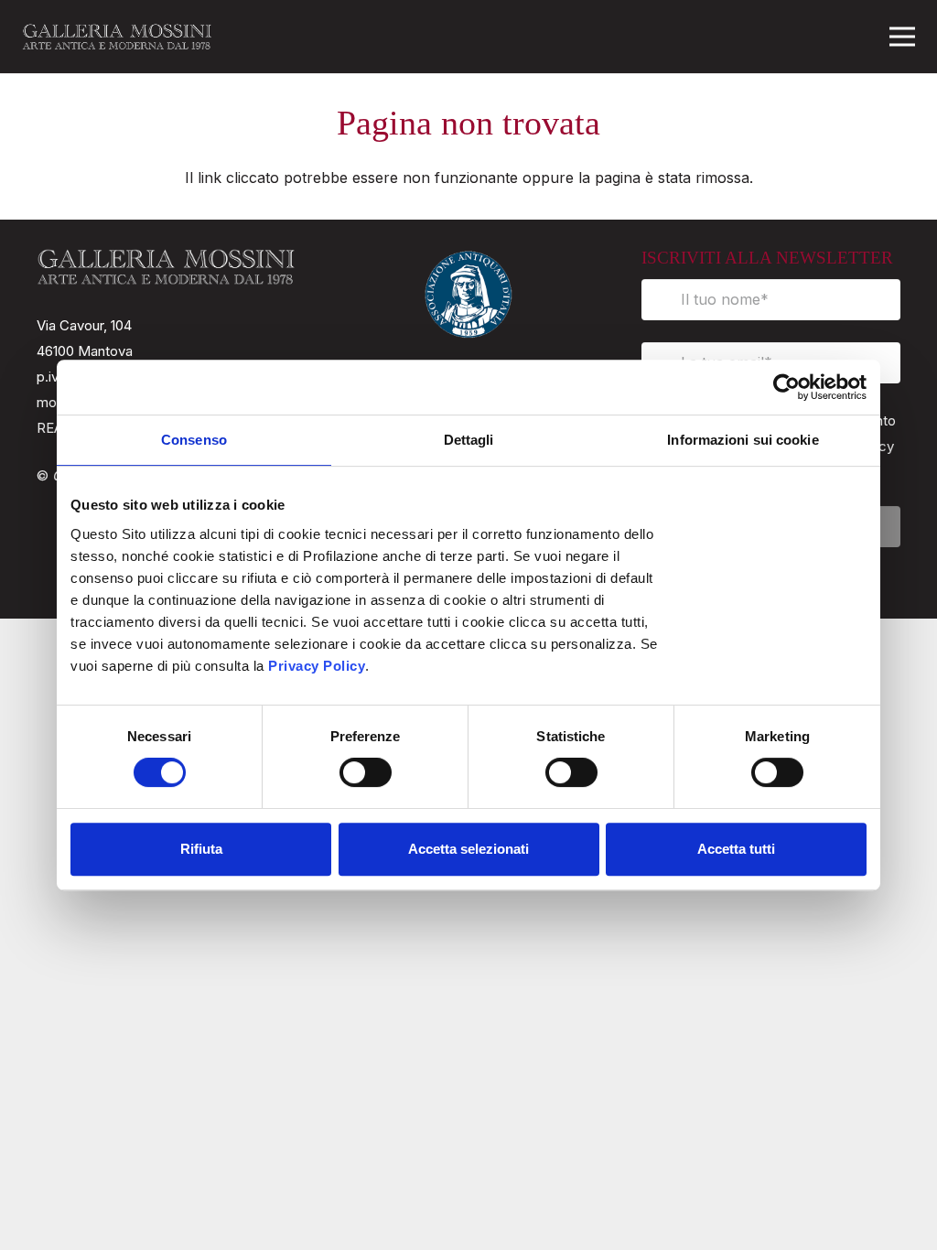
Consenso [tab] (194, 439)
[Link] (117, 36)
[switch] (346, 772)
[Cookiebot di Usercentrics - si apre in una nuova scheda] (786, 387)
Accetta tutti (736, 849)
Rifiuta (201, 849)
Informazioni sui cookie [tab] (742, 439)
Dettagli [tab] (469, 439)
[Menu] (902, 36)
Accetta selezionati (468, 849)
